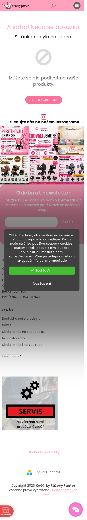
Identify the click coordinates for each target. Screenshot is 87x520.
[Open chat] (75, 509)
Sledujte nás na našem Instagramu (44, 122)
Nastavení (42, 283)
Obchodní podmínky (43, 452)
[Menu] (76, 5)
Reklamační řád (14, 291)
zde (64, 261)
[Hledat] (53, 5)
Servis (6, 325)
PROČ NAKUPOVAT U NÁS (21, 297)
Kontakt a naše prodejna (21, 319)
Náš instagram (13, 338)
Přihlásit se (70, 222)
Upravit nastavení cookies (58, 492)
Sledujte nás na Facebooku (23, 332)
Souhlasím (43, 270)
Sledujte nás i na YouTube (22, 345)
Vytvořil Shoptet (47, 472)
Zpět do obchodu (43, 100)
